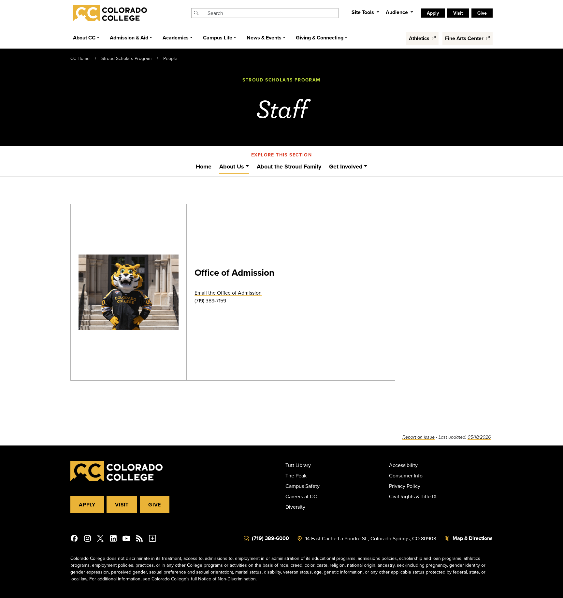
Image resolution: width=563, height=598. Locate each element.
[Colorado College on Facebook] (74, 539)
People (170, 58)
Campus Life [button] (217, 37)
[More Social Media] (152, 539)
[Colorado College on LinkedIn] (113, 539)
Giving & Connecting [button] (319, 37)
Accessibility (403, 465)
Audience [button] (397, 12)
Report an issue (418, 437)
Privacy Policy (404, 485)
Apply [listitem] (433, 13)
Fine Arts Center (465, 38)
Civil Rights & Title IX (413, 496)
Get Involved (346, 166)
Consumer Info (406, 475)
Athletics (420, 38)
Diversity (295, 506)
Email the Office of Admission (228, 292)
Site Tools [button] (363, 12)
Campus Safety (302, 485)
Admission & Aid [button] (129, 37)
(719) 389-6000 (270, 538)
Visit (122, 504)
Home (203, 166)
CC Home (80, 58)
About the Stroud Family (289, 166)
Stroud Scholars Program (126, 58)
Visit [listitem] (458, 13)
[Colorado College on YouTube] (126, 539)
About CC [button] (84, 37)
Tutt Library (298, 465)
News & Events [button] (264, 37)
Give (154, 504)
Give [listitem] (482, 13)
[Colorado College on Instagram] (87, 539)
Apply (87, 504)
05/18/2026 (479, 437)
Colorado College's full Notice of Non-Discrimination (204, 579)
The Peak (296, 475)
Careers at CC (301, 496)
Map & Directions (473, 538)
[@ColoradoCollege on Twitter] (100, 539)
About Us (231, 166)
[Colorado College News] (139, 539)
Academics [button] (176, 37)
